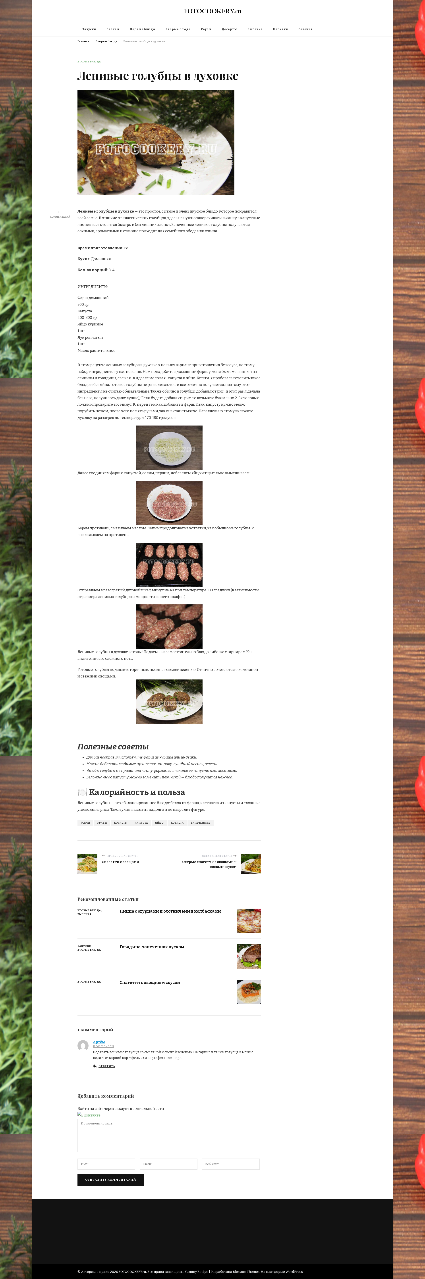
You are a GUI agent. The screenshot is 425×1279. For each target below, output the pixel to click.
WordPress (294, 1272)
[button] (88, 1115)
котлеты (121, 822)
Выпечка (255, 29)
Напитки (280, 29)
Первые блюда (142, 29)
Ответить (107, 1066)
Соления (305, 29)
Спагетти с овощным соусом (150, 982)
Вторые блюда (178, 29)
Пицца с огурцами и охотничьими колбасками (170, 911)
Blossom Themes (246, 1272)
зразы (102, 822)
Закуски (89, 29)
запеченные (201, 822)
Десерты (229, 29)
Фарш (85, 822)
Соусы (206, 29)
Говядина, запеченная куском (152, 946)
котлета (177, 822)
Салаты (112, 29)
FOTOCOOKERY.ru (212, 11)
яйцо (159, 822)
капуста (141, 822)
